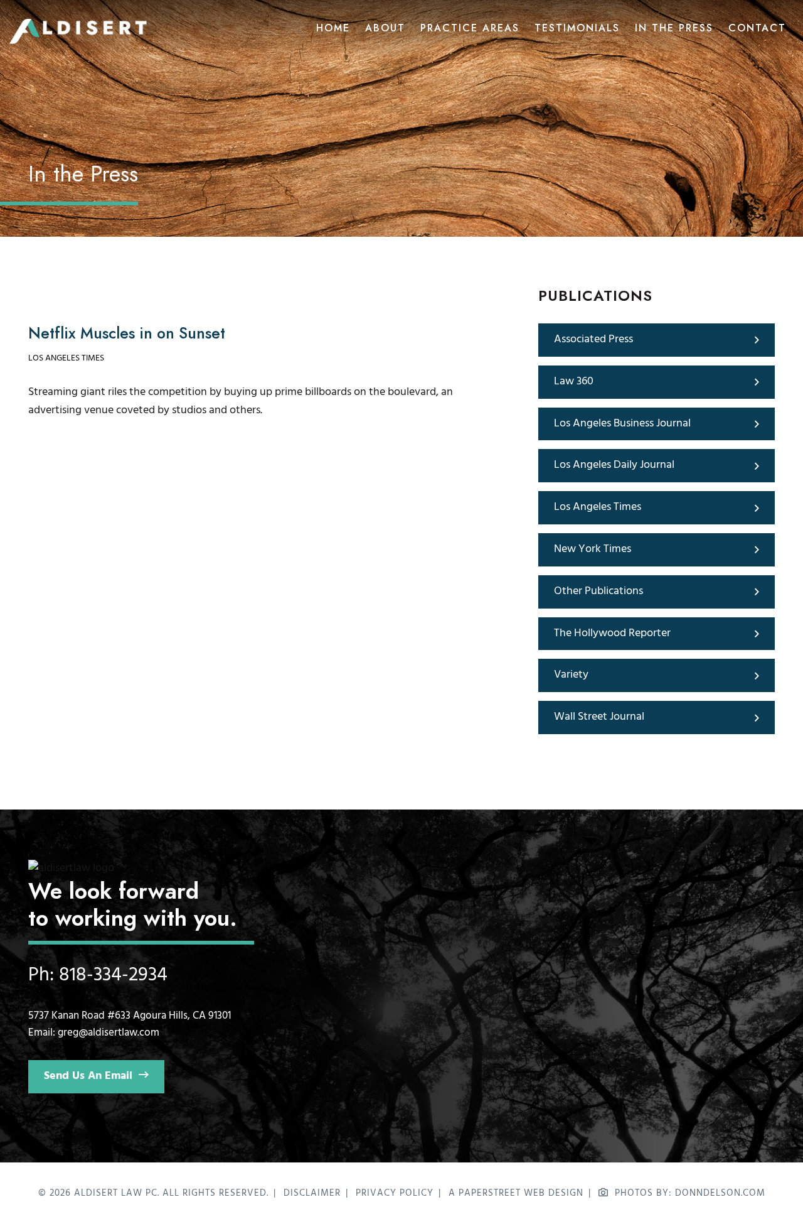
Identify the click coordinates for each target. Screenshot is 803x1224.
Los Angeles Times (66, 358)
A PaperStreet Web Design (516, 1193)
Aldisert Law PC (115, 1193)
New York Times (592, 549)
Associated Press (593, 339)
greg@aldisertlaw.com (108, 1032)
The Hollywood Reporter (612, 633)
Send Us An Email (88, 1076)
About (385, 29)
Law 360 (573, 381)
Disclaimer (312, 1193)
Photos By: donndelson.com (690, 1193)
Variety (571, 675)
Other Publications (598, 591)
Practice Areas (469, 29)
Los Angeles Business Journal (622, 423)
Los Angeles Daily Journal (614, 465)
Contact (757, 29)
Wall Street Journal (599, 717)
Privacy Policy (394, 1193)
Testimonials (577, 29)
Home (333, 29)
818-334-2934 (113, 975)
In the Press (674, 29)
